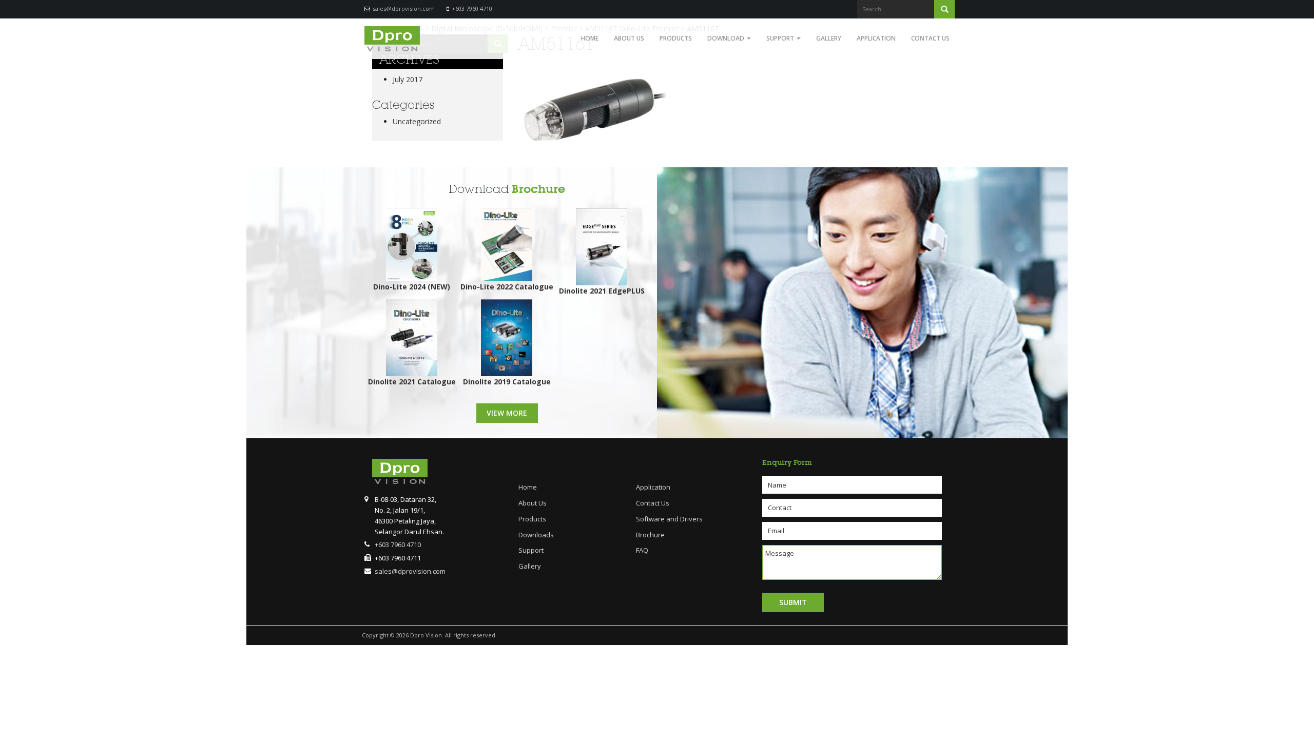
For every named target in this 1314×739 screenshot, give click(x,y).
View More (507, 413)
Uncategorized (417, 121)
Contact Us (930, 38)
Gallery (828, 38)
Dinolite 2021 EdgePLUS (602, 291)
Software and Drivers (669, 518)
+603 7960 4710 (472, 8)
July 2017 (407, 79)
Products (676, 38)
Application (876, 38)
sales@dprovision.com (404, 8)
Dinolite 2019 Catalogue (507, 381)
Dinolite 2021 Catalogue (412, 381)
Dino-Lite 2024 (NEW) (411, 286)
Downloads (536, 534)
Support (781, 38)
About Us (629, 38)
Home (589, 38)
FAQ (642, 550)
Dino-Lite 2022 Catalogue (506, 286)
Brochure (538, 189)
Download (726, 38)
